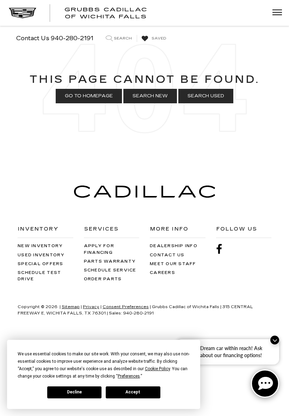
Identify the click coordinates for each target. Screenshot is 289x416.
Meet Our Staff (173, 264)
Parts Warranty (110, 261)
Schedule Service (110, 270)
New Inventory (40, 246)
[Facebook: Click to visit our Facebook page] (222, 249)
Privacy (91, 307)
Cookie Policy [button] (157, 368)
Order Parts (103, 279)
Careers (162, 272)
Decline (74, 392)
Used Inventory (41, 255)
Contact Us (167, 255)
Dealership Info (173, 246)
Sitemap (71, 307)
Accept (132, 392)
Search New (150, 96)
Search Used (205, 96)
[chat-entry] (265, 383)
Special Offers (40, 264)
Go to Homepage (89, 96)
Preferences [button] (129, 376)
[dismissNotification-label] (274, 340)
